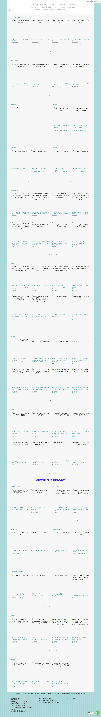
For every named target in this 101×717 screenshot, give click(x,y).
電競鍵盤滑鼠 (71, 7)
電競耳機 (63, 7)
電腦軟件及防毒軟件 (47, 7)
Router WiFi (35, 7)
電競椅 (56, 7)
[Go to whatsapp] (97, 713)
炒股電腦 (45, 9)
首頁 (32, 4)
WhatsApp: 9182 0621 (19, 702)
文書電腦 (53, 4)
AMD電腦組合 (61, 9)
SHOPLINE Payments (52, 714)
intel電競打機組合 (41, 4)
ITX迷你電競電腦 (35, 9)
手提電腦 (52, 9)
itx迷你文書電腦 (72, 4)
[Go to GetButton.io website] (97, 715)
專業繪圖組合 (62, 4)
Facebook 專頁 (71, 699)
